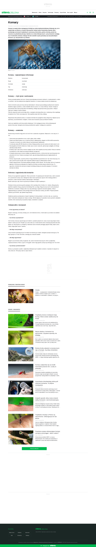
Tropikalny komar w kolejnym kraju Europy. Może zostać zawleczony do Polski (46, 316)
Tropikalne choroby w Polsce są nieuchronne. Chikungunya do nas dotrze (46, 416)
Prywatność (50, 542)
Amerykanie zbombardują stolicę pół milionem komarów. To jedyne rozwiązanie (46, 383)
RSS (12, 535)
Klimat (40, 12)
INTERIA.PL (60, 542)
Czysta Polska (63, 12)
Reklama (27, 535)
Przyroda (45, 12)
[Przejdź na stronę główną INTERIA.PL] (6, 12)
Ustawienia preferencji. (43, 542)
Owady (37, 290)
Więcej (75, 12)
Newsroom (27, 532)
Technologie (50, 12)
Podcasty (56, 12)
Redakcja (19, 532)
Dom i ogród (70, 12)
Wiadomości (34, 12)
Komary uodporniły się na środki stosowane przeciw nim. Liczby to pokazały (45, 366)
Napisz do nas (11, 532)
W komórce (20, 535)
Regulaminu (36, 542)
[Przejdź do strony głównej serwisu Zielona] (14, 13)
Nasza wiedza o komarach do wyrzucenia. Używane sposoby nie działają (46, 333)
